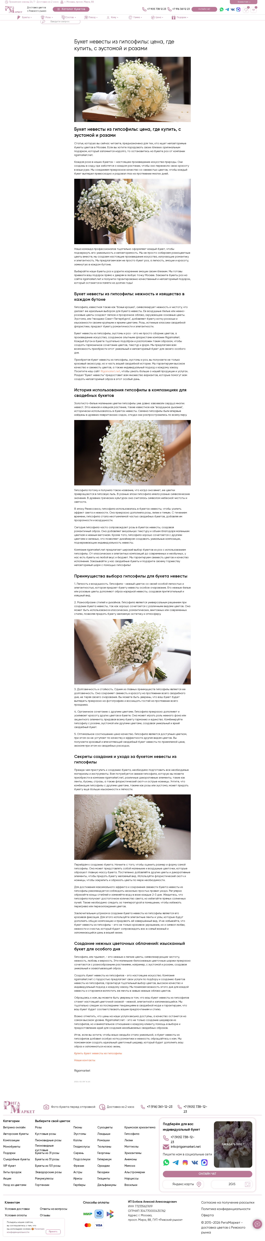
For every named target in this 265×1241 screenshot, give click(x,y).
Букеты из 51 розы (47, 1159)
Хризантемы (133, 1153)
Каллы (77, 1140)
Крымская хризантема (140, 1127)
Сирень (78, 1153)
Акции (7, 1178)
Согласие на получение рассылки (227, 1202)
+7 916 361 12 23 (181, 9)
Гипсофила (132, 1134)
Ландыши (103, 1134)
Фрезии (78, 1166)
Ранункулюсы (44, 1178)
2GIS (232, 1184)
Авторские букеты (16, 1134)
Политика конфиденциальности (225, 1209)
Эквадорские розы (48, 1172)
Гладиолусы (81, 1146)
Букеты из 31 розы (47, 1153)
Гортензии (42, 1185)
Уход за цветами (14, 1185)
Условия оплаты (16, 1215)
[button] (71, 9)
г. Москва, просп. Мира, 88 (79, 2)
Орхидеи (103, 1166)
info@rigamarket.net (186, 1146)
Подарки (9, 1153)
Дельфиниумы (106, 1185)
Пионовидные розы (48, 1140)
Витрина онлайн (14, 1127)
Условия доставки (17, 1209)
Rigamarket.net (110, 371)
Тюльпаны (104, 1146)
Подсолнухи (81, 1159)
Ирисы (77, 1178)
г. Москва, (145, 1215)
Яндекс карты (183, 1184)
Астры (77, 1172)
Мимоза (130, 1166)
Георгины (103, 1153)
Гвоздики (103, 1172)
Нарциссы (131, 1178)
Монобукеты (11, 1146)
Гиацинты (103, 1178)
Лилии (129, 1140)
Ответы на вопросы (53, 1209)
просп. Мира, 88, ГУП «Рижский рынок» (155, 1219)
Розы (38, 1127)
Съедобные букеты (16, 1159)
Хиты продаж (12, 1172)
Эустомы (79, 1134)
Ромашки (103, 1140)
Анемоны (131, 1159)
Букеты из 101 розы (47, 1166)
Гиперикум (104, 1159)
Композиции (11, 1140)
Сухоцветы (105, 1127)
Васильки (131, 1185)
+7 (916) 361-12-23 (159, 1107)
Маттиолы (131, 1146)
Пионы (77, 1127)
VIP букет (9, 1166)
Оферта (207, 1215)
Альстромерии (135, 1172)
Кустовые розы (45, 1134)
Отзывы (45, 1215)
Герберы (79, 1185)
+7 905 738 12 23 (156, 9)
